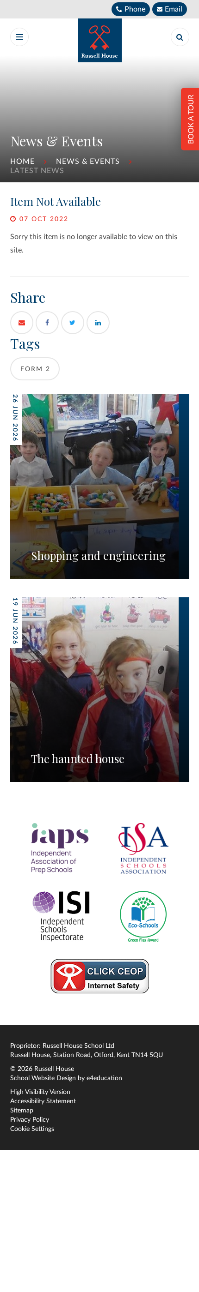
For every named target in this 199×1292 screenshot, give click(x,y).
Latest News (37, 170)
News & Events (88, 161)
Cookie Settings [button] (32, 1129)
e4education (104, 1078)
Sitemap (21, 1110)
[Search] (180, 37)
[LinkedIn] (98, 322)
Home (22, 161)
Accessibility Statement (43, 1101)
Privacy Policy (29, 1120)
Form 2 (35, 369)
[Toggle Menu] (19, 37)
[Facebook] (47, 322)
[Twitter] (72, 322)
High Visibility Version (40, 1092)
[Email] (21, 322)
